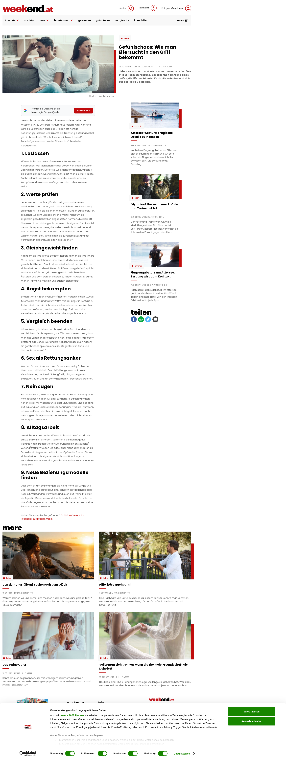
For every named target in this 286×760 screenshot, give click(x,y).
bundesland (61, 20)
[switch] (102, 753)
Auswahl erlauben (251, 721)
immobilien (141, 20)
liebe (101, 702)
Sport (137, 198)
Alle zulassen (252, 711)
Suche (122, 8)
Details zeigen (182, 753)
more (181, 20)
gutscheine (103, 20)
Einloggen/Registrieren (173, 8)
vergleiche (122, 20)
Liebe (126, 38)
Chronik (138, 126)
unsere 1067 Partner (72, 715)
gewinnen (84, 20)
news (42, 20)
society (29, 20)
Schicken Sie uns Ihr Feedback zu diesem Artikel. (52, 517)
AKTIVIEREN (83, 110)
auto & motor (75, 702)
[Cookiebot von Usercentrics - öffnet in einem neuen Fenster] (28, 753)
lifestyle (10, 20)
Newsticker (144, 7)
